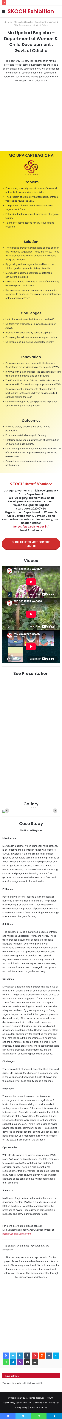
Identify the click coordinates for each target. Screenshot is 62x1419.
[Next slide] (55, 810)
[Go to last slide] (7, 810)
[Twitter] (13, 1356)
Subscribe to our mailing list (46, 1402)
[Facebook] (6, 1356)
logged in (19, 1383)
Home (9, 22)
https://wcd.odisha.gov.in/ (31, 526)
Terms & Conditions (38, 1407)
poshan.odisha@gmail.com (16, 1233)
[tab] (29, 807)
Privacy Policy (21, 1407)
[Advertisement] (31, 117)
